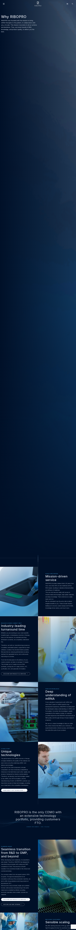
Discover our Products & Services (14, 673)
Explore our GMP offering (12, 904)
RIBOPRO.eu (38, 3)
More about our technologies (13, 790)
